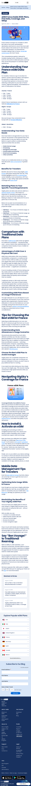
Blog (7, 7)
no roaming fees (22, 175)
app (5, 570)
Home (3, 7)
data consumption (16, 162)
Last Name (5, 681)
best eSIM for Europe (13, 475)
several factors (6, 418)
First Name (5, 675)
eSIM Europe (12, 241)
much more (13, 180)
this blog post (14, 349)
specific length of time (8, 192)
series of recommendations (21, 306)
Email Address (6, 670)
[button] (17, 2)
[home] (5, 2)
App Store (19, 440)
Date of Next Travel (7, 687)
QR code (17, 442)
